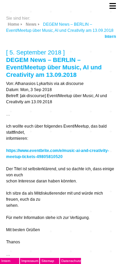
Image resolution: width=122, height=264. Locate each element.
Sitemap (47, 261)
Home (13, 24)
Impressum (29, 261)
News (31, 24)
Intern (110, 36)
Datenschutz (71, 261)
